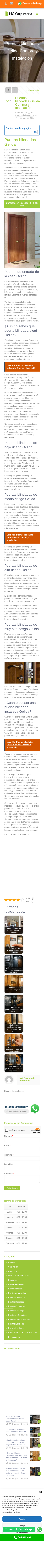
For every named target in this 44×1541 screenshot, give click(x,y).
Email (7, 1145)
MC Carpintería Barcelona (27, 1079)
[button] (40, 1492)
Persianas (12, 1280)
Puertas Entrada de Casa (19, 1319)
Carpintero (12, 1271)
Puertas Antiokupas (16, 1298)
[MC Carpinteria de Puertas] (19, 13)
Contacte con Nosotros (17, 203)
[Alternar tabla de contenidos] (34, 132)
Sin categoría (14, 1337)
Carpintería (13, 1267)
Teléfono (8, 1155)
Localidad (9, 1164)
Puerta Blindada (15, 1289)
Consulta (9, 1174)
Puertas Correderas (16, 1306)
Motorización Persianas (18, 1276)
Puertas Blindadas (16, 1302)
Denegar (22, 1526)
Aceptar (22, 1519)
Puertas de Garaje (16, 1311)
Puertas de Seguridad (17, 1315)
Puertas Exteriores (16, 1324)
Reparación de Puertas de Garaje (22, 1333)
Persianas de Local (16, 1284)
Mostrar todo (33, 90)
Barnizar (12, 1262)
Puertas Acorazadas (17, 1293)
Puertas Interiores (15, 1328)
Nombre (8, 1136)
